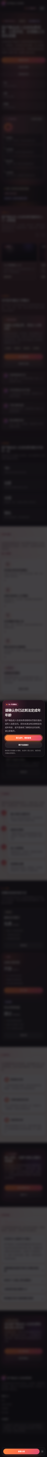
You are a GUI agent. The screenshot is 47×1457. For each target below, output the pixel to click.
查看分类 (21, 1451)
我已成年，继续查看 (23, 738)
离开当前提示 (23, 745)
